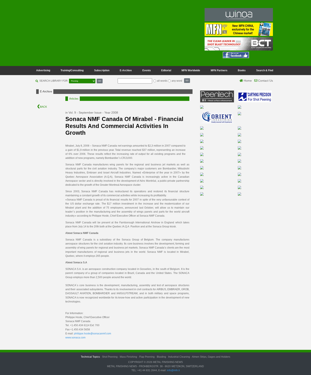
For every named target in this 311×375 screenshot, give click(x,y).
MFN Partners (219, 70)
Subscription (101, 70)
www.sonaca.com (75, 337)
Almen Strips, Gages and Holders (211, 356)
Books (242, 70)
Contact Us (265, 80)
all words (162, 80)
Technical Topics (90, 356)
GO (99, 81)
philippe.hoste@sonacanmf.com (92, 333)
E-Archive (126, 70)
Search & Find (264, 70)
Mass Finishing (128, 356)
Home (247, 80)
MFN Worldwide (191, 70)
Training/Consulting (72, 70)
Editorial (166, 70)
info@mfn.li (173, 370)
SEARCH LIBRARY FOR (53, 80)
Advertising (43, 70)
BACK (43, 106)
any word (177, 80)
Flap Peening (147, 356)
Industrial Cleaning (179, 356)
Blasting (161, 356)
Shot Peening (110, 356)
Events (146, 70)
